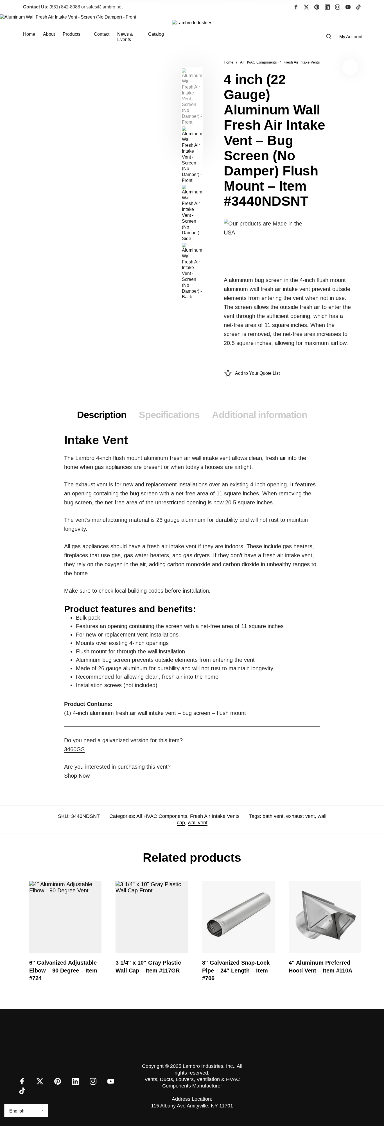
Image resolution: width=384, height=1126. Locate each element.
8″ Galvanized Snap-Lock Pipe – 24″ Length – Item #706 (236, 970)
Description (102, 414)
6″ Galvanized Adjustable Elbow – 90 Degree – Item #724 (63, 970)
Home (228, 62)
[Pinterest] (316, 7)
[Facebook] (296, 7)
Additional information (259, 414)
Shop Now (77, 776)
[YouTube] (348, 7)
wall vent (197, 822)
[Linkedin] (327, 7)
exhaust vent (300, 816)
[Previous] (24, 110)
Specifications (169, 414)
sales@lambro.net (104, 6)
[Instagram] (337, 7)
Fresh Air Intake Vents (302, 62)
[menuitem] (33, 36)
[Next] (164, 110)
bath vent (273, 816)
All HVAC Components (258, 62)
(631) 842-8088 (51, 6)
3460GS (74, 749)
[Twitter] (306, 7)
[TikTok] (358, 7)
